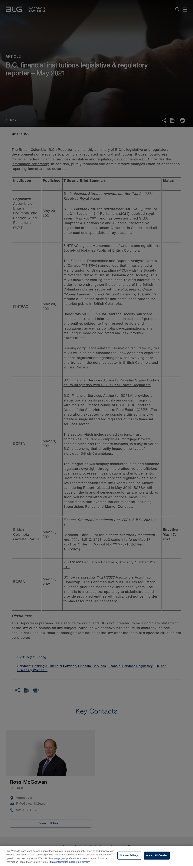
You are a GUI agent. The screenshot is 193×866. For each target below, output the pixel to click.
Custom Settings (129, 855)
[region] (96, 856)
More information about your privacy (70, 862)
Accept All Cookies (156, 855)
